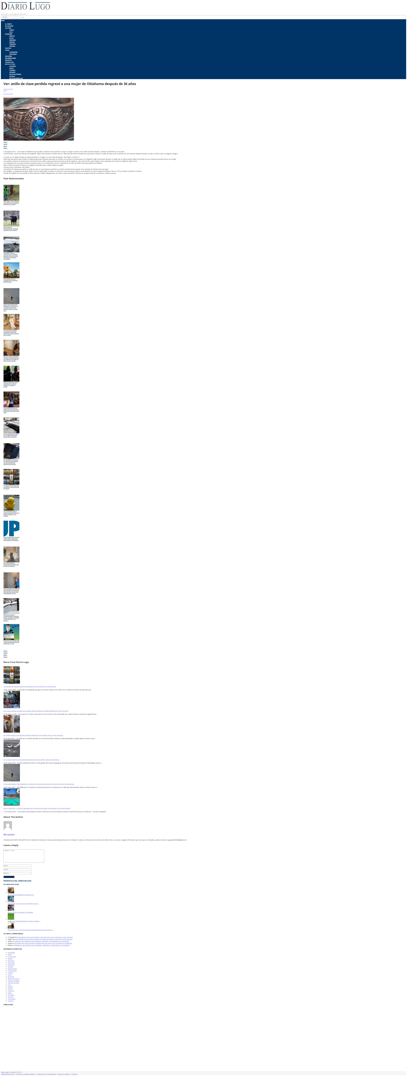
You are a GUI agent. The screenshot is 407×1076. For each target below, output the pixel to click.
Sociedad (12, 66)
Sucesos (12, 76)
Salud (11, 68)
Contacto (74, 1074)
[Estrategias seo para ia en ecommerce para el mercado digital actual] (11, 902)
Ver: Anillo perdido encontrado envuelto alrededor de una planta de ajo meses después (33, 735)
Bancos (12, 36)
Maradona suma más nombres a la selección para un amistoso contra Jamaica (46, 937)
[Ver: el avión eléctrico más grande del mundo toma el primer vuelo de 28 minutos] (203, 748)
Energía (12, 42)
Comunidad (13, 52)
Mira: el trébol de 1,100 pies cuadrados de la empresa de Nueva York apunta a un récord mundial (36, 808)
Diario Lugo (5, 1072)
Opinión (12, 72)
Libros (11, 30)
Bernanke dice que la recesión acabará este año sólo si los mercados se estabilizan (43, 943)
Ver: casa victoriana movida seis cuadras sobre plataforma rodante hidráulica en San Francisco (35, 711)
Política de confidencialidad (25, 1074)
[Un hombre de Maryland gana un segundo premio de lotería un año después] (203, 675)
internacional (12, 971)
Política (8, 48)
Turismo (12, 70)
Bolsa (11, 38)
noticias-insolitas (13, 983)
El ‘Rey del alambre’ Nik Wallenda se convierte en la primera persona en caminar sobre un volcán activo (38, 784)
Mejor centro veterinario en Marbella (20, 912)
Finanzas (12, 44)
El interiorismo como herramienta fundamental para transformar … (31, 930)
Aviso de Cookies (64, 1074)
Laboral (12, 46)
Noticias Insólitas (16, 78)
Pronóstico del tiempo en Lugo (17, 881)
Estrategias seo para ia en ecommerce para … (23, 904)
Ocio (11, 32)
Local (7, 50)
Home (5, 90)
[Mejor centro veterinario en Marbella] (11, 910)
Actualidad (9, 26)
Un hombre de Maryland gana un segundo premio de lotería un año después (29, 686)
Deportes (8, 60)
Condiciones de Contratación (46, 1074)
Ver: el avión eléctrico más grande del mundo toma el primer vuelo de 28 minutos (31, 760)
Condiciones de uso (7, 1074)
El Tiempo (8, 24)
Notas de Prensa (15, 74)
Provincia (13, 54)
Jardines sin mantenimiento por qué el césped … (24, 921)
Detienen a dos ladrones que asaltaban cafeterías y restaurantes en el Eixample (41, 941)
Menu (3, 20)
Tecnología (9, 62)
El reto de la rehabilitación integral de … (21, 895)
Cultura (8, 28)
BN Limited (8, 834)
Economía (8, 34)
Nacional (8, 56)
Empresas (12, 40)
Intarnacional (10, 58)
